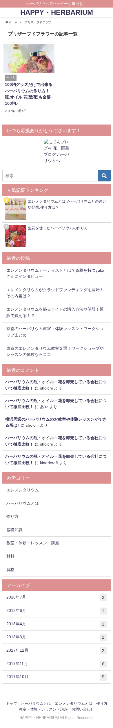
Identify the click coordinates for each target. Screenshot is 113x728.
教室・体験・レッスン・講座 (32, 543)
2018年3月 (55, 637)
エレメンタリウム (22, 490)
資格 (10, 569)
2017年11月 (55, 664)
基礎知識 (14, 530)
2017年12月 (55, 650)
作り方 (12, 516)
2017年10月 (55, 677)
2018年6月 (55, 610)
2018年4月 (55, 624)
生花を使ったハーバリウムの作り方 (58, 228)
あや (44, 407)
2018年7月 (55, 597)
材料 (10, 556)
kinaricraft (49, 463)
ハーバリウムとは (22, 503)
